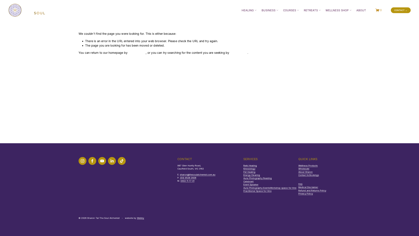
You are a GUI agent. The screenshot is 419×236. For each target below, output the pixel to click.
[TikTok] (122, 161)
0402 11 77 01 (187, 180)
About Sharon (305, 172)
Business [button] (268, 10)
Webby (140, 218)
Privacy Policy (305, 193)
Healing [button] (248, 10)
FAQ (300, 184)
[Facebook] (92, 161)
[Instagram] (82, 161)
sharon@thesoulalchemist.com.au (197, 174)
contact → (400, 10)
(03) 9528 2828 (188, 177)
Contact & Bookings (308, 175)
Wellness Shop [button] (337, 10)
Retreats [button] (311, 10)
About (361, 10)
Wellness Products (308, 165)
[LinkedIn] (112, 161)
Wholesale (304, 168)
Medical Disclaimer (308, 187)
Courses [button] (289, 10)
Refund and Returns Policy (312, 190)
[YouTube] (102, 161)
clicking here (137, 52)
